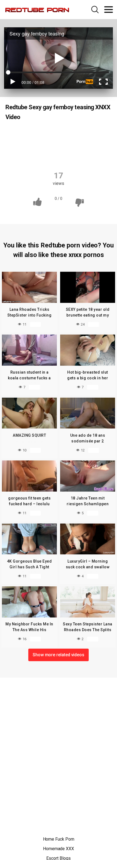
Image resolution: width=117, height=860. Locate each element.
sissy (34, 155)
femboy (93, 134)
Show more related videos (58, 654)
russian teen (90, 145)
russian (61, 145)
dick (43, 134)
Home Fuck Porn (58, 839)
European (66, 134)
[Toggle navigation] (108, 9)
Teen (23, 134)
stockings (59, 155)
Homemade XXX (58, 848)
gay (21, 145)
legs (40, 145)
